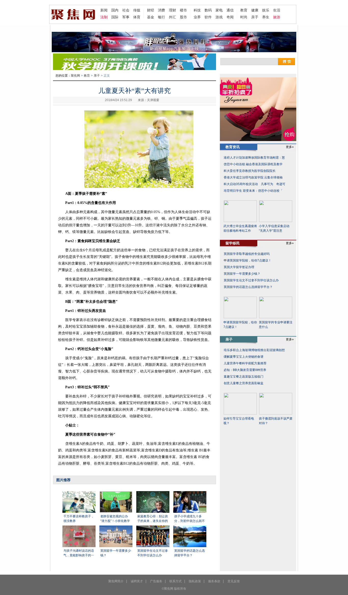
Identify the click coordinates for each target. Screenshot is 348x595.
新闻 (104, 10)
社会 (125, 10)
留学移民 (232, 243)
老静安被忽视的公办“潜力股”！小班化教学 (115, 519)
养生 (265, 17)
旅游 (276, 17)
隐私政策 (195, 581)
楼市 (183, 10)
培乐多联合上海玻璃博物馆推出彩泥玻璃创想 (254, 350)
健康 (254, 10)
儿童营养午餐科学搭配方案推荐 (245, 363)
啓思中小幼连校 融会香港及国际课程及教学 (253, 164)
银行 (161, 17)
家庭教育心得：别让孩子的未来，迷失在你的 (152, 519)
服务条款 (214, 581)
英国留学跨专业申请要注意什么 (275, 325)
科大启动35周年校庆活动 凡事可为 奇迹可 (254, 184)
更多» (290, 147)
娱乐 (265, 10)
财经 (150, 10)
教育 (243, 10)
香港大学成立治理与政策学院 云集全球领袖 (253, 177)
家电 (219, 10)
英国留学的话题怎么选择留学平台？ (189, 553)
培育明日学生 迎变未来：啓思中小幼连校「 (253, 190)
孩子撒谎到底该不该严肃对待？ (275, 421)
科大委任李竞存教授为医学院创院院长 (250, 171)
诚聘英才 (137, 581)
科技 (197, 10)
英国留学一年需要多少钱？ (115, 553)
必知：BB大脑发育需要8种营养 (245, 370)
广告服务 (156, 581)
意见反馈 (233, 581)
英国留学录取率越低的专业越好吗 (247, 254)
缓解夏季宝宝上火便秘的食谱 (243, 356)
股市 (183, 17)
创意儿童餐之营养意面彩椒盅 (243, 383)
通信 (230, 10)
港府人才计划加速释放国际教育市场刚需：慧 (254, 157)
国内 (114, 10)
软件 (208, 17)
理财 (172, 10)
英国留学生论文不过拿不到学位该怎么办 (152, 553)
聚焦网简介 (116, 581)
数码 (208, 10)
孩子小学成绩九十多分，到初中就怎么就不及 (189, 519)
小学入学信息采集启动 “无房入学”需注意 (274, 228)
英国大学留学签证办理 (239, 267)
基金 (150, 17)
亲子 (254, 17)
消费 (161, 10)
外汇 (172, 17)
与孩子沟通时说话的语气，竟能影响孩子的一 (78, 553)
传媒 (136, 10)
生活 (276, 10)
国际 (114, 17)
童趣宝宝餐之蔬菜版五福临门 (243, 376)
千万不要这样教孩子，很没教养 (78, 519)
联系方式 (175, 581)
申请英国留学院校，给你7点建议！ (247, 260)
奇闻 (230, 17)
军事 (125, 17)
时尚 (243, 17)
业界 (197, 17)
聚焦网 (75, 75)
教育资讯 (232, 147)
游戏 (219, 17)
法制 (104, 17)
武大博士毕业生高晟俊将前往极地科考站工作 (240, 228)
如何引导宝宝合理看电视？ (238, 421)
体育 (136, 17)
